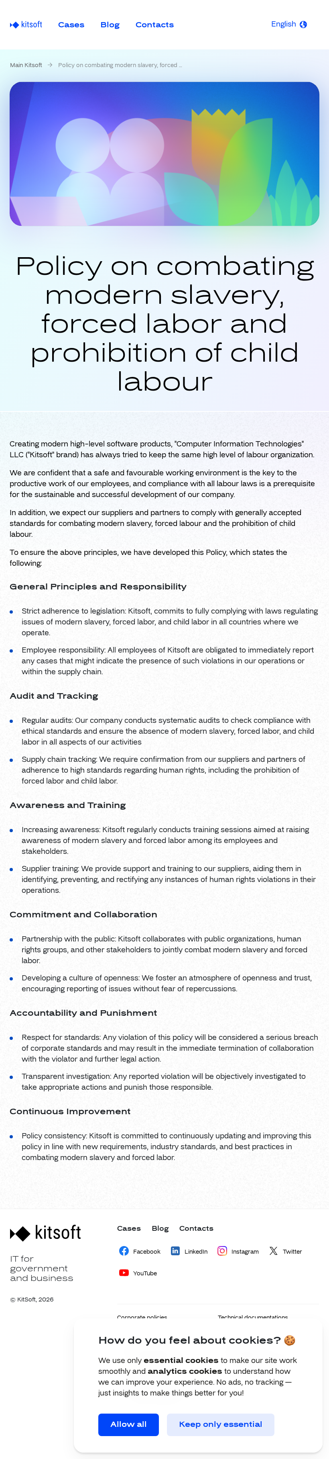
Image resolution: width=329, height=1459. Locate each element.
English (283, 24)
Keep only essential (220, 1424)
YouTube (145, 1274)
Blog (110, 25)
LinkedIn (196, 1252)
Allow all (128, 1424)
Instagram (245, 1252)
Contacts (155, 25)
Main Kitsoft (26, 65)
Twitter (292, 1252)
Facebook (146, 1252)
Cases (71, 25)
